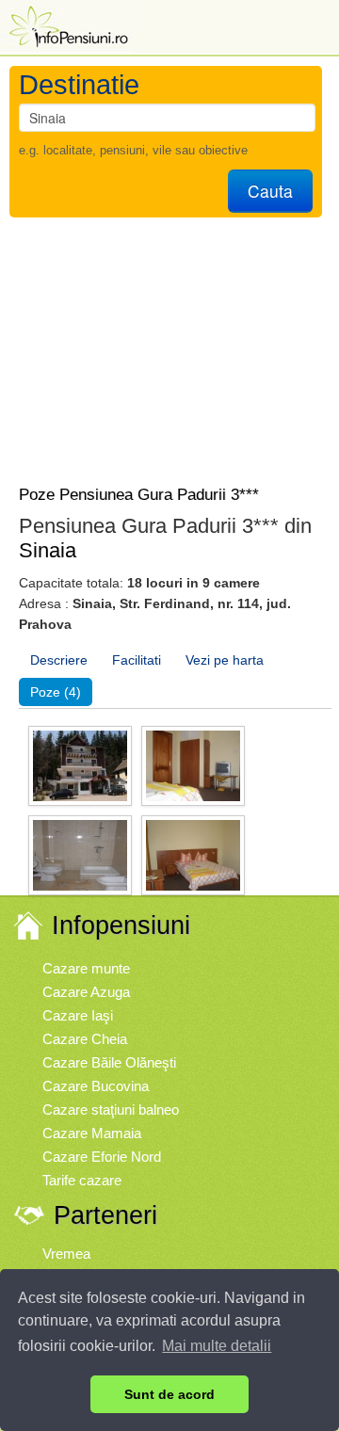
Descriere (59, 659)
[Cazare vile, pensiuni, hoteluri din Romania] (67, 25)
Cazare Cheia (84, 1039)
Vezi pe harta (225, 659)
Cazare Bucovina (95, 1086)
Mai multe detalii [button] (216, 1346)
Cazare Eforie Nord (101, 1157)
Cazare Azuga (86, 992)
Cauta (270, 190)
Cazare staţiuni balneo (110, 1109)
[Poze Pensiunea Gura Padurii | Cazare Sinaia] (80, 765)
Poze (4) (55, 691)
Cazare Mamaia (91, 1133)
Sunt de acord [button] (169, 1394)
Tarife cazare (81, 1180)
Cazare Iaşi (77, 1015)
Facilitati (136, 659)
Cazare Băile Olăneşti (109, 1062)
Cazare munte (86, 968)
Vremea (66, 1254)
